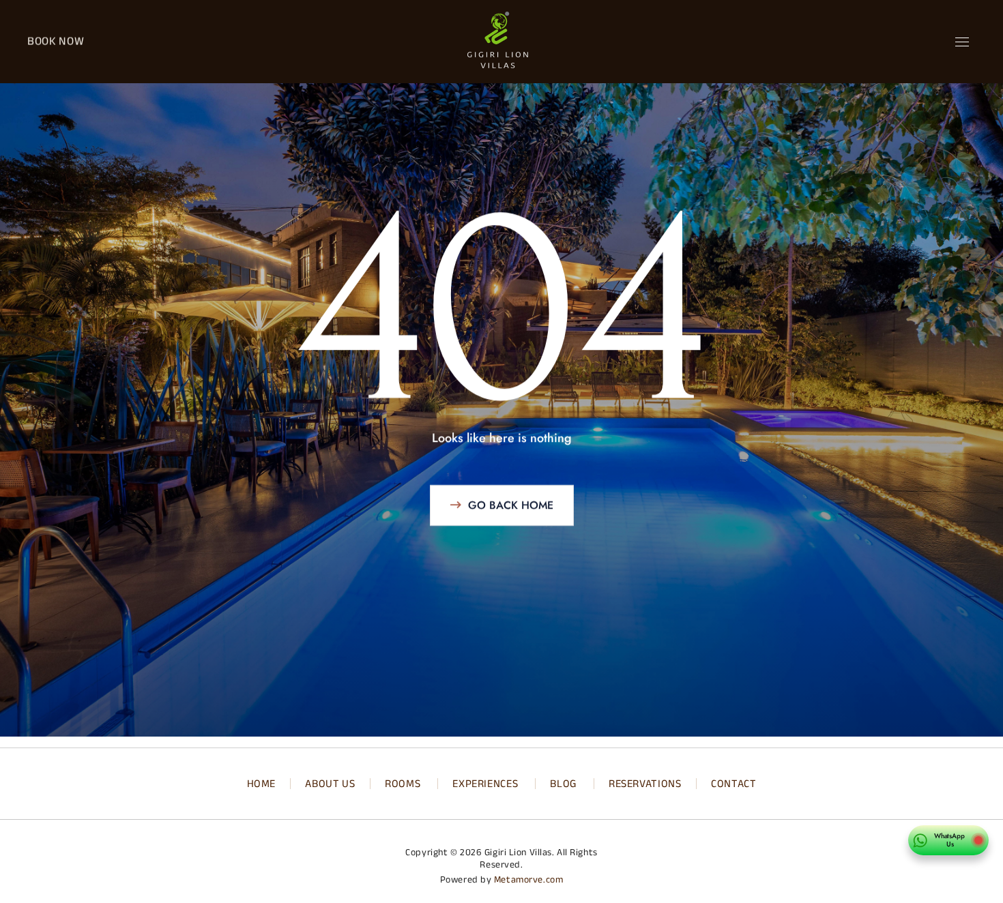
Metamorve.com (528, 879)
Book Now (55, 41)
